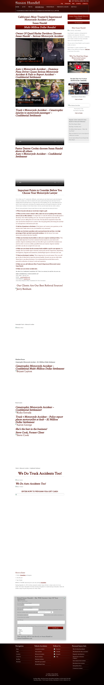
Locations (78, 3)
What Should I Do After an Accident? (80, 651)
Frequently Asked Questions (78, 654)
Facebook (58, 649)
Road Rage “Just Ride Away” (75, 126)
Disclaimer (18, 661)
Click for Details (78, 99)
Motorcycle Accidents (39, 654)
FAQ (62, 3)
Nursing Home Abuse (77, 665)
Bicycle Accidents (39, 656)
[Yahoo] (25, 634)
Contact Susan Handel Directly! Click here (79, 17)
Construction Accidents (78, 668)
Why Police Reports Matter (75, 124)
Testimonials (67, 3)
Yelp (57, 656)
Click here (87, 49)
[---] (25, 628)
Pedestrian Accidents (39, 659)
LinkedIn (58, 651)
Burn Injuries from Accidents (79, 663)
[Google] (25, 629)
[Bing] (25, 632)
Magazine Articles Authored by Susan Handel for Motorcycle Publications (77, 120)
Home (17, 649)
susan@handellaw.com (25, 277)
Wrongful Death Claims (40, 664)
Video (17, 651)
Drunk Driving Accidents (40, 661)
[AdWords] (25, 631)
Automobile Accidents (39, 649)
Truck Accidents (38, 651)
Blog (73, 3)
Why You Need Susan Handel (79, 649)
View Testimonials (79, 22)
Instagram (58, 654)
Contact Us (85, 3)
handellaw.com (27, 279)
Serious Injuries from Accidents (79, 660)
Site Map (18, 659)
